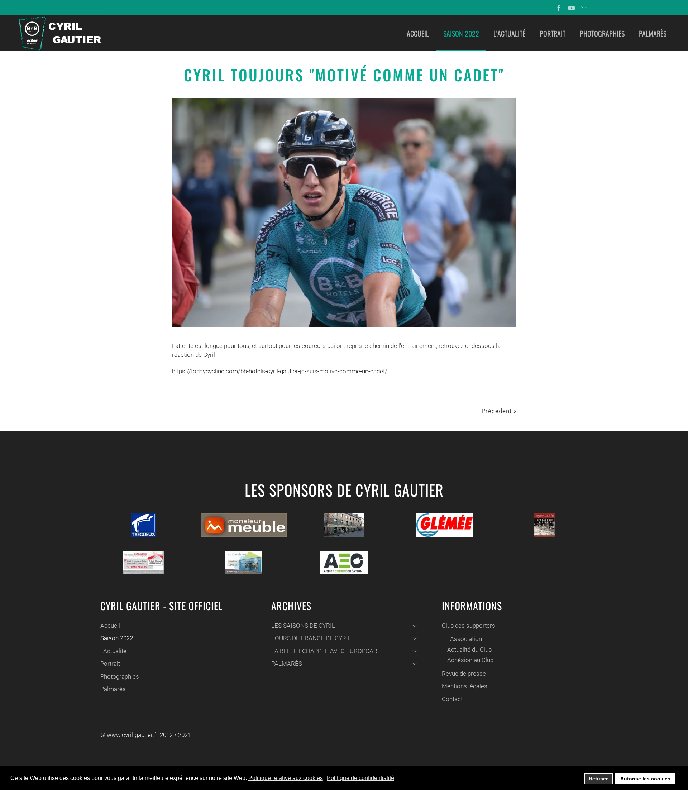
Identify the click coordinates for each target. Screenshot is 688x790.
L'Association (464, 638)
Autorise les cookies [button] (645, 778)
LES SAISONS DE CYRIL (303, 625)
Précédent (497, 411)
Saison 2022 (461, 33)
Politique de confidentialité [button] (360, 778)
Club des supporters (468, 625)
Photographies (602, 33)
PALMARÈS (286, 663)
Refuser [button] (598, 778)
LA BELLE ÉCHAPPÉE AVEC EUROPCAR (324, 651)
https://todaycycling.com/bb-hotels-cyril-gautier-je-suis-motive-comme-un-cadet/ (279, 371)
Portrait (552, 33)
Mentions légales (464, 686)
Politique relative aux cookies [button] (285, 778)
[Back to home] (59, 33)
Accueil (418, 33)
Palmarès (652, 33)
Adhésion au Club (470, 660)
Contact (452, 699)
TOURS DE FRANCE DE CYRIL (311, 638)
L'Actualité (509, 33)
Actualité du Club (469, 649)
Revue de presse (464, 673)
